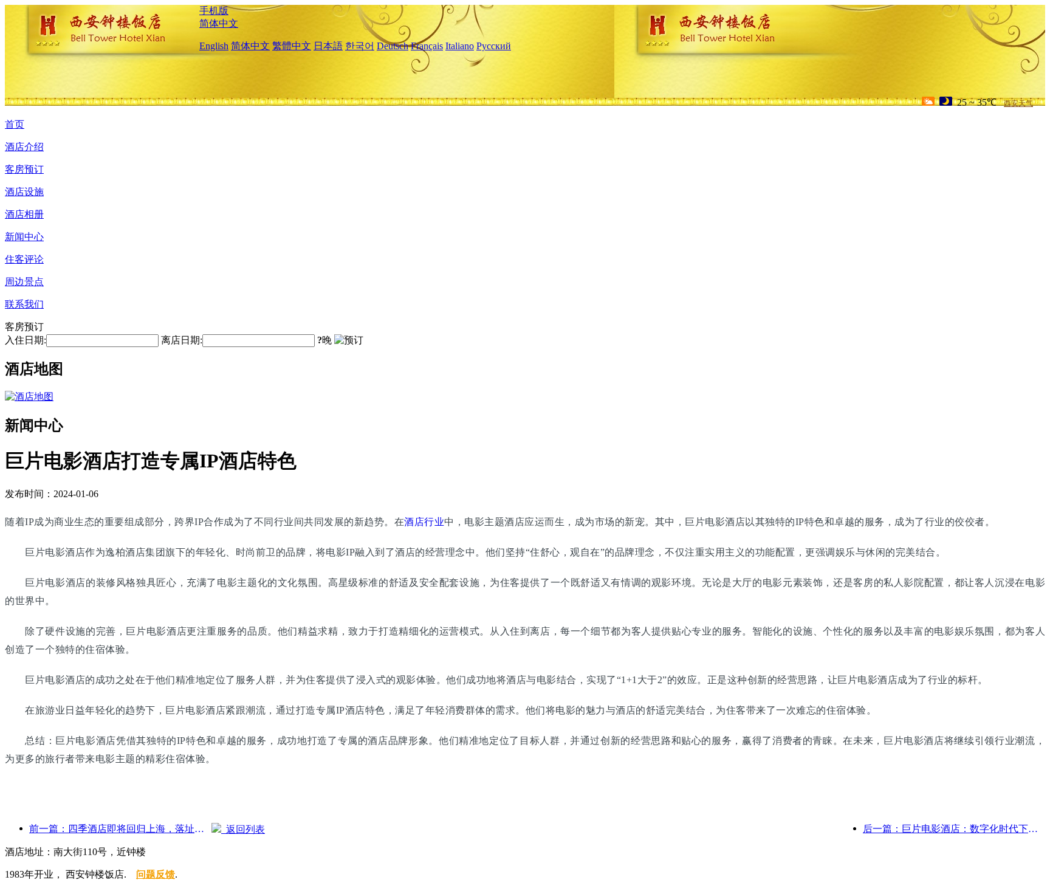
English (213, 46)
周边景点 (24, 282)
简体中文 (218, 23)
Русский (493, 46)
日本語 (328, 46)
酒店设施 (24, 192)
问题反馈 (155, 874)
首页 (14, 124)
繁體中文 (291, 46)
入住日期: (25, 340)
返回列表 (243, 829)
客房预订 (24, 169)
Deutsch (392, 46)
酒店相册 (24, 214)
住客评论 (24, 259)
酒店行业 (424, 522)
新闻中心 (24, 237)
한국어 (359, 46)
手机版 (213, 10)
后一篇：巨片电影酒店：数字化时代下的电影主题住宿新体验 (954, 829)
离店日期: (181, 340)
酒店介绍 (24, 147)
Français (427, 46)
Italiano (459, 46)
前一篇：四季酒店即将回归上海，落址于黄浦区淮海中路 (120, 829)
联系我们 (24, 304)
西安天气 (1018, 103)
